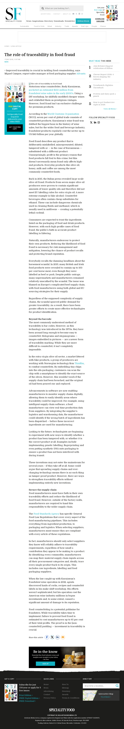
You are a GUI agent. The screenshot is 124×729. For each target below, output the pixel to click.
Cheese (103, 26)
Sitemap (65, 688)
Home (6, 46)
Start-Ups (84, 26)
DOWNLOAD (99, 19)
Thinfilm (79, 363)
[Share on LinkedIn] (57, 637)
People (94, 26)
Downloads (59, 21)
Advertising (46, 14)
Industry (58, 26)
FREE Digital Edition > (29, 698)
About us (67, 14)
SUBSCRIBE (100, 21)
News (28, 21)
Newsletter (70, 21)
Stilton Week (83, 21)
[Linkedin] (79, 14)
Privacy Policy (50, 698)
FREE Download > (27, 701)
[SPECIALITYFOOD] (16, 23)
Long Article (16, 46)
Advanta (80, 73)
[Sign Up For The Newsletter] (73, 14)
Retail (49, 26)
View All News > (110, 109)
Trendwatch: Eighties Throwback (103, 86)
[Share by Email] (63, 637)
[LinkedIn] (95, 122)
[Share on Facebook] (47, 637)
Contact (56, 14)
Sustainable (24, 26)
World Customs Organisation (63, 114)
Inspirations (37, 21)
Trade (66, 26)
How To (65, 684)
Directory (48, 21)
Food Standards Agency (46, 514)
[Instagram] (82, 14)
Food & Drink (39, 26)
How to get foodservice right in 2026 (104, 103)
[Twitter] (76, 14)
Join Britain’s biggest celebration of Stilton (103, 67)
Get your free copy (15, 128)
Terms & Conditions (70, 698)
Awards (75, 26)
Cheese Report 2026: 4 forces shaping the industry (103, 76)
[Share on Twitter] (52, 637)
